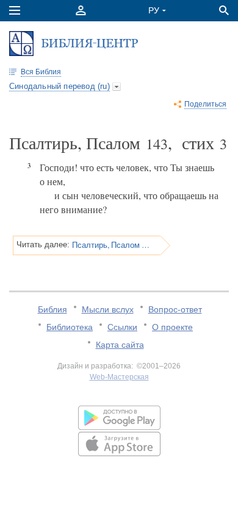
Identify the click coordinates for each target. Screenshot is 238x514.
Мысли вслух (108, 309)
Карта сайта (120, 345)
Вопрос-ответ (175, 309)
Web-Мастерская (119, 377)
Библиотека (69, 327)
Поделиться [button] (205, 104)
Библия (52, 309)
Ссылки (122, 327)
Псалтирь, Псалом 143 (112, 244)
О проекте (172, 327)
